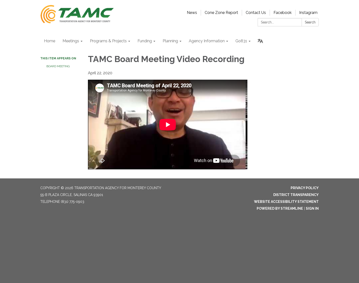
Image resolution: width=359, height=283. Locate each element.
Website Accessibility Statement (286, 202)
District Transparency (296, 195)
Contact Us (256, 12)
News (192, 12)
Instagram (308, 12)
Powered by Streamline (280, 208)
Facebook (283, 12)
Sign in (312, 208)
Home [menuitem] (49, 41)
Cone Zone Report (221, 12)
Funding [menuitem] (144, 41)
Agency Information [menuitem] (207, 41)
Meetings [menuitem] (71, 41)
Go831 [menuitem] (241, 41)
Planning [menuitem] (170, 41)
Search (310, 22)
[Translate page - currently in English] (260, 41)
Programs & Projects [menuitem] (108, 41)
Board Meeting (58, 66)
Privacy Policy (305, 188)
